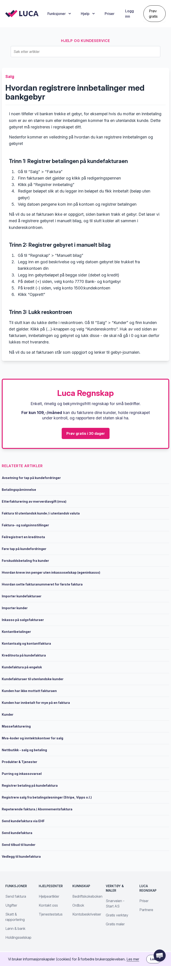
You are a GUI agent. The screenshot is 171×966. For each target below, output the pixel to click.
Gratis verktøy (117, 915)
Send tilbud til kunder (18, 845)
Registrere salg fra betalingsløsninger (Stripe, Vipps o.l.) (47, 797)
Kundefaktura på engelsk (22, 667)
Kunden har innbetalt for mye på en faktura (36, 703)
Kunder (7, 714)
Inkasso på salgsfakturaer (23, 620)
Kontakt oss (48, 905)
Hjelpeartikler (49, 896)
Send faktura (15, 896)
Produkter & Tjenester (19, 762)
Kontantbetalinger (16, 632)
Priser (109, 13)
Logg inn (129, 14)
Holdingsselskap (18, 937)
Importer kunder (15, 608)
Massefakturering (16, 726)
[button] (160, 955)
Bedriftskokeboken (87, 896)
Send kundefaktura (17, 833)
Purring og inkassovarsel (22, 774)
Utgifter (11, 905)
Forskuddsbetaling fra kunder (25, 560)
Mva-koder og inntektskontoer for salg (32, 738)
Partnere (146, 909)
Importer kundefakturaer (21, 596)
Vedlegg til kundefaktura (21, 856)
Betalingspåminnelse (19, 489)
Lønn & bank (15, 928)
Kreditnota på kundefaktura (24, 655)
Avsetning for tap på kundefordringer (31, 478)
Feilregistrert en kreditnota (23, 537)
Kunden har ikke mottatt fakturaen (29, 691)
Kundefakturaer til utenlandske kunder (32, 679)
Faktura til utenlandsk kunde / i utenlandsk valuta (41, 513)
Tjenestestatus (51, 914)
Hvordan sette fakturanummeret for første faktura (42, 584)
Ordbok (78, 905)
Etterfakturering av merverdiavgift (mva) (34, 501)
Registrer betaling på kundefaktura (30, 785)
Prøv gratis (153, 14)
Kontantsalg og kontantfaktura (26, 643)
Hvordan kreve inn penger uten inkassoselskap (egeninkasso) (51, 572)
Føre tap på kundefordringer (24, 549)
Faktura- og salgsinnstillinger (25, 525)
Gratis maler (115, 924)
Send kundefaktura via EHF (23, 821)
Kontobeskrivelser (86, 914)
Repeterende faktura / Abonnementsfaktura (37, 809)
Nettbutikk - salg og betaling (24, 750)
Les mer (132, 959)
